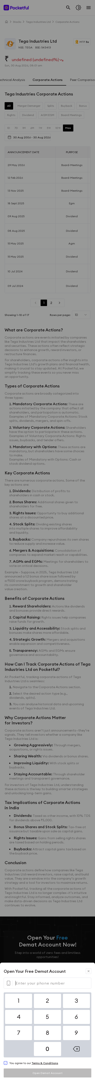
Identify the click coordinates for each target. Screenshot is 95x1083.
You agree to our (33, 1063)
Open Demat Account (47, 1073)
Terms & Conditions (45, 1063)
